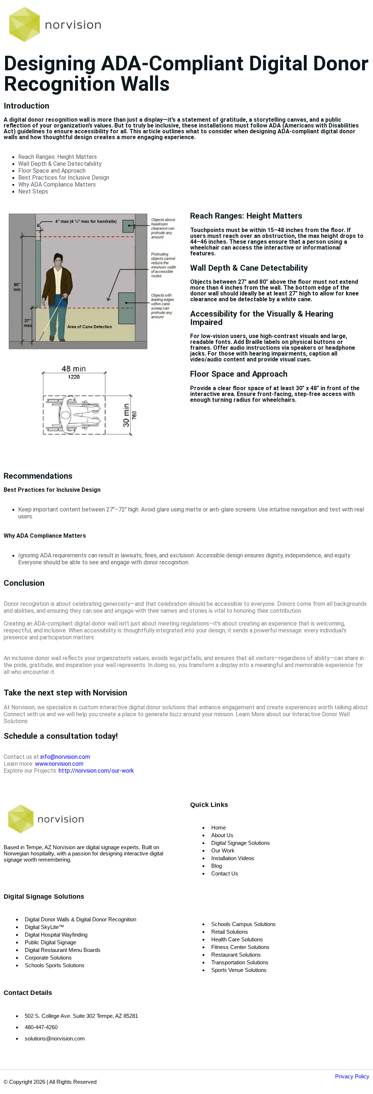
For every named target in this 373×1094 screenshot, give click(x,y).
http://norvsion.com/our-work (96, 770)
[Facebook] (10, 876)
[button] (329, 26)
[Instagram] (20, 876)
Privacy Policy (352, 1076)
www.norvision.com (59, 763)
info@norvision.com (65, 756)
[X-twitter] (31, 876)
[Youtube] (42, 876)
